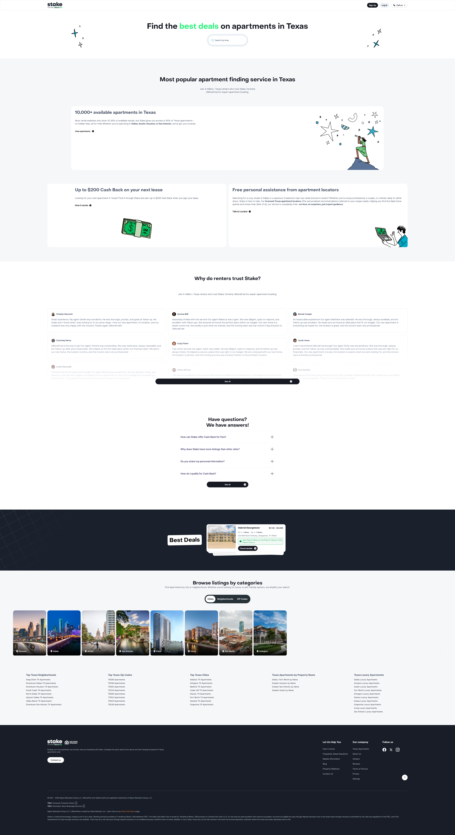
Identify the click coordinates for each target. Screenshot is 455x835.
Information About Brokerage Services (64, 806)
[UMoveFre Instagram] (398, 750)
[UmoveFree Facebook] (384, 750)
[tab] (210, 599)
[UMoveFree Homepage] (54, 742)
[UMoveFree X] (391, 750)
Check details (246, 548)
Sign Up (372, 5)
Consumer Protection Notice (60, 803)
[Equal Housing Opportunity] (71, 742)
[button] (399, 5)
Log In (384, 5)
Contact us (56, 760)
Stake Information (128, 811)
